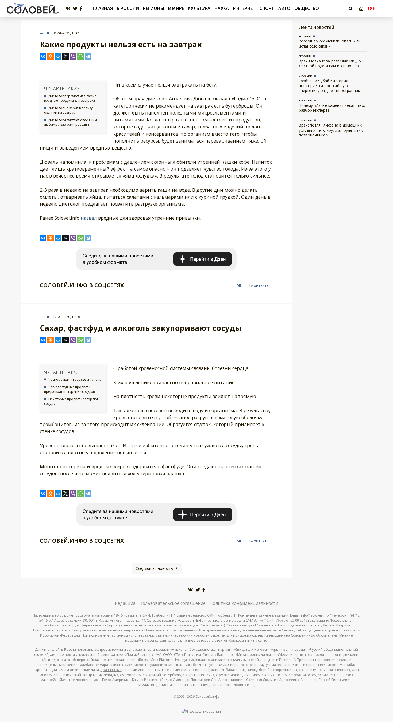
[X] (65, 56)
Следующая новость (154, 568)
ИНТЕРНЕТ (244, 8)
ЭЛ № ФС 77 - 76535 (269, 620)
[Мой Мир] (58, 56)
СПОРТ (267, 8)
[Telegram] (88, 56)
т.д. (252, 684)
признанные (111, 670)
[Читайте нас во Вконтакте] (68, 8)
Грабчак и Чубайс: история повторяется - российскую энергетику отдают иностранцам (330, 85)
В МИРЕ (176, 8)
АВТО (284, 8)
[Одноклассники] (50, 56)
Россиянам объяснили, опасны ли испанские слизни (330, 43)
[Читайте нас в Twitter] (75, 8)
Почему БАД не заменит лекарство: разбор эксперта (332, 108)
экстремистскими (108, 649)
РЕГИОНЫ (153, 8)
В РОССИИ (128, 8)
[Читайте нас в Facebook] (81, 8)
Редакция (125, 603)
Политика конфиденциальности (244, 603)
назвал (89, 218)
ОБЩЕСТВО (306, 8)
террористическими (332, 659)
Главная (103, 8)
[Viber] (73, 56)
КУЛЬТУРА (199, 8)
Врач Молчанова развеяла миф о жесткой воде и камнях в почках (330, 63)
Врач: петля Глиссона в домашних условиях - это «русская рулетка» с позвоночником (331, 130)
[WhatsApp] (80, 56)
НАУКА (221, 8)
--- (41, 33)
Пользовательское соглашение (172, 603)
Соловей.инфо (207, 696)
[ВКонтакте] (43, 56)
